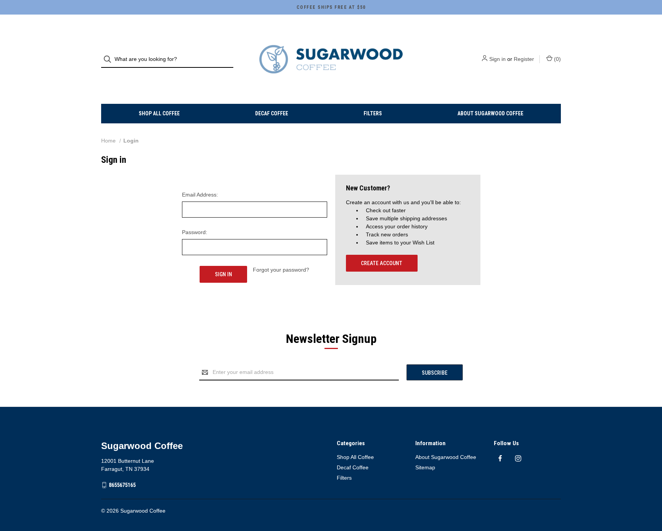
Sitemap (425, 467)
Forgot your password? (281, 270)
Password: (194, 232)
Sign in (497, 59)
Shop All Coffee (159, 113)
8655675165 (122, 485)
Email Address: (200, 195)
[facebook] (500, 458)
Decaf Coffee (271, 113)
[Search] (109, 59)
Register (524, 59)
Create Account (381, 263)
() (556, 59)
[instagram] (518, 458)
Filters (373, 113)
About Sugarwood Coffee (490, 113)
